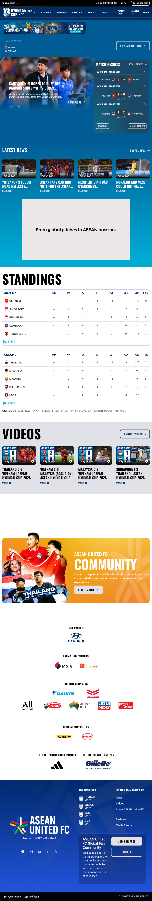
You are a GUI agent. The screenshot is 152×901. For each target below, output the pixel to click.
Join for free (86, 590)
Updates (106, 12)
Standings (62, 12)
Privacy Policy (12, 896)
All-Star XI (135, 12)
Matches (45, 12)
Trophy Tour (121, 12)
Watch (5, 482)
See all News (138, 150)
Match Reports (137, 126)
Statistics (75, 12)
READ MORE (74, 102)
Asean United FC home (106, 3)
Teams (91, 12)
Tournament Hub (26, 12)
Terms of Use (31, 896)
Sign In (127, 852)
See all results (136, 64)
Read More (7, 190)
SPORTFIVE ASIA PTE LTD (135, 896)
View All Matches (131, 46)
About (146, 12)
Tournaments (8, 3)
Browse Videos (133, 434)
